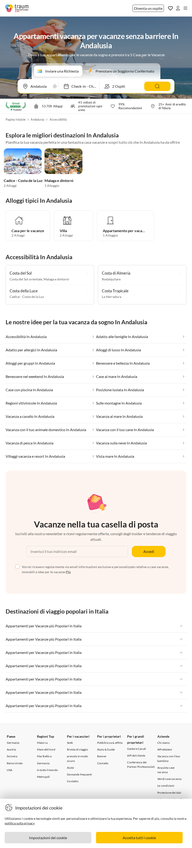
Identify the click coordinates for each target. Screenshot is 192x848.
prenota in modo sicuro (77, 758)
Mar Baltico (44, 756)
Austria (11, 749)
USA (9, 770)
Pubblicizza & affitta (109, 742)
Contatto (72, 781)
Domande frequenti (79, 774)
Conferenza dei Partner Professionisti (141, 764)
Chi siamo (163, 742)
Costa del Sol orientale (26, 279)
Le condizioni (165, 785)
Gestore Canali (136, 748)
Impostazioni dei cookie (48, 837)
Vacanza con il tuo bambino (168, 758)
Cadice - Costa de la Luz (23, 180)
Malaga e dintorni (58, 180)
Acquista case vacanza (166, 770)
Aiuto (70, 767)
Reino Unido (15, 763)
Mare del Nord (46, 749)
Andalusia (37, 119)
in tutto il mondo (47, 770)
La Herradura (111, 297)
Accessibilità (58, 119)
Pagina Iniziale (16, 119)
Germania (13, 742)
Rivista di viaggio (77, 749)
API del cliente (136, 755)
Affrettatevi (164, 749)
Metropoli (43, 776)
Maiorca (42, 742)
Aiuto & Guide (106, 749)
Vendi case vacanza (169, 779)
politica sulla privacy (20, 823)
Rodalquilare (111, 279)
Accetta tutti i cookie (139, 837)
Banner (102, 756)
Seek (70, 742)
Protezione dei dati (169, 792)
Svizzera (12, 756)
